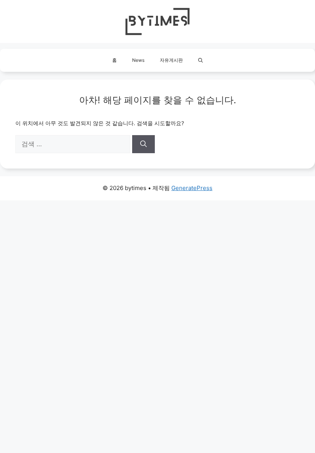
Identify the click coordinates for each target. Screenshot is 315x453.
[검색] (143, 144)
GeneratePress (191, 188)
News (138, 60)
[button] (201, 60)
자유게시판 (171, 60)
